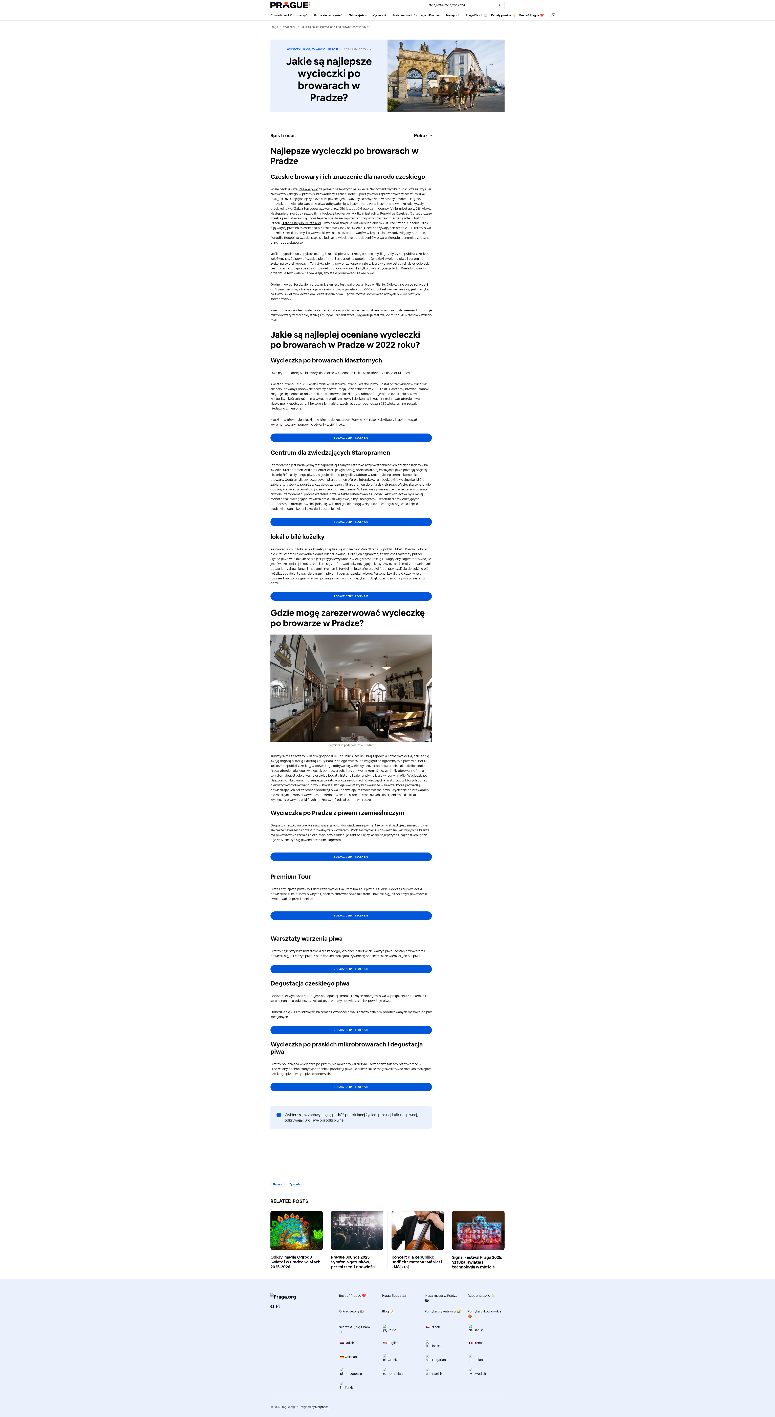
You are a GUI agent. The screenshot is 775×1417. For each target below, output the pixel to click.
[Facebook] (272, 1306)
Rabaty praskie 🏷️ (481, 1295)
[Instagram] (278, 1306)
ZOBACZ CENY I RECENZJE (351, 856)
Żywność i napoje (325, 49)
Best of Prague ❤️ (352, 1295)
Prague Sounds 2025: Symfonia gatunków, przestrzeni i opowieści (353, 1262)
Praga (274, 27)
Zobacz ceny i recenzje (351, 437)
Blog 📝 (388, 1311)
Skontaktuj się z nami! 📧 (355, 1329)
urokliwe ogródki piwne (324, 1120)
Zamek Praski (318, 394)
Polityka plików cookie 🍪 (484, 1313)
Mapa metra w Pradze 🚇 (441, 1298)
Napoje (277, 1184)
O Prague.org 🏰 (351, 1311)
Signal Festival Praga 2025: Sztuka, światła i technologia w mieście (477, 1262)
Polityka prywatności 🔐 (443, 1311)
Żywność (295, 1184)
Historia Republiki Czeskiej (301, 223)
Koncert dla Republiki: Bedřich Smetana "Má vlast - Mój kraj (417, 1262)
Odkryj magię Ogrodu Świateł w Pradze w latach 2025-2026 (295, 1262)
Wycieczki (289, 27)
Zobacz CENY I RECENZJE (351, 1030)
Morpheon (322, 1407)
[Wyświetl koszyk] (553, 15)
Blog (306, 49)
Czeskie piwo (308, 189)
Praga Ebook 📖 (394, 1295)
